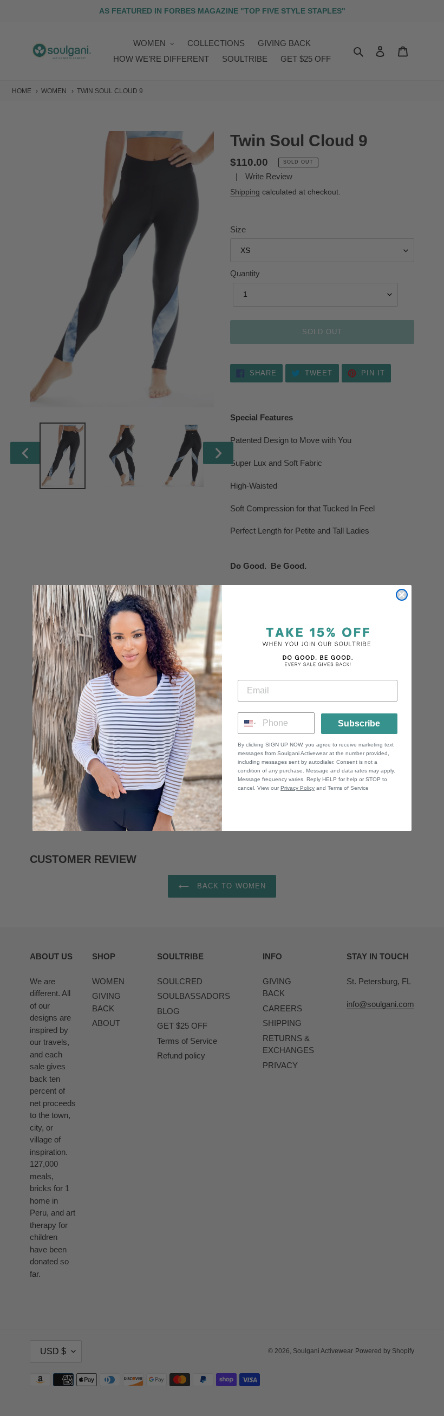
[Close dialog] (401, 594)
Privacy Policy (297, 788)
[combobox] (247, 723)
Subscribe (359, 723)
